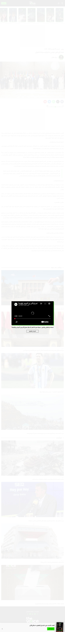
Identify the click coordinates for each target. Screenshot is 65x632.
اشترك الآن (50, 628)
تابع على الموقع (32, 331)
